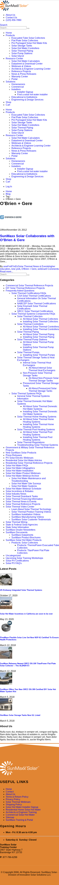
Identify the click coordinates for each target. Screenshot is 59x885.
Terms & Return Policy (17, 797)
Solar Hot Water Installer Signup (22, 807)
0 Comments (52, 269)
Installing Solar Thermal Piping (38, 337)
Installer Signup (25, 92)
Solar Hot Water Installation (19, 470)
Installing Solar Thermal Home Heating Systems (38, 425)
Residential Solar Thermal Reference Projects (29, 463)
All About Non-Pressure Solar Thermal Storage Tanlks (44, 379)
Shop (8, 102)
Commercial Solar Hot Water (20, 815)
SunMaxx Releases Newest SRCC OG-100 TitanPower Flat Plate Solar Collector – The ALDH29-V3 (28, 664)
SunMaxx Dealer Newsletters (20, 530)
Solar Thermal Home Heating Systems (36, 416)
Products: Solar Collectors (24, 542)
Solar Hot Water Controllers (25, 48)
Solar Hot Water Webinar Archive (22, 476)
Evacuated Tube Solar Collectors (28, 38)
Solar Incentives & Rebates (19, 491)
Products (10, 35)
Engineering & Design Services (27, 99)
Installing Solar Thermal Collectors (40, 321)
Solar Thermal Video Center (20, 506)
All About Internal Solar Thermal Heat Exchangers (42, 369)
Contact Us (11, 17)
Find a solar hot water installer (32, 94)
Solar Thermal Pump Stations (32, 339)
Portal (14, 79)
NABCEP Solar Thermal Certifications (36, 303)
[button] (3, 25)
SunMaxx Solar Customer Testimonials (31, 519)
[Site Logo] (14, 10)
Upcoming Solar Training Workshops (24, 558)
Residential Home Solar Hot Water (23, 809)
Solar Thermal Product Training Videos (31, 512)
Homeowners (18, 84)
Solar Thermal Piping (22, 51)
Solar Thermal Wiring (16, 522)
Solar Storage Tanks (21, 45)
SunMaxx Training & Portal (19, 820)
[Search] (28, 28)
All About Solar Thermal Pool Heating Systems (37, 433)
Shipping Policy (14, 804)
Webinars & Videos (21, 66)
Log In (9, 186)
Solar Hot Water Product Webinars (23, 473)
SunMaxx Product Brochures (26, 537)
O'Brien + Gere (29, 269)
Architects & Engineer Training (21, 812)
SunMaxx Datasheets (22, 535)
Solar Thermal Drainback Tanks (22, 496)
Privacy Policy (13, 799)
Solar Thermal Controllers (30, 324)
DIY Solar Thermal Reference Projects (25, 288)
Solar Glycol (17, 56)
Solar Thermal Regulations (31, 442)
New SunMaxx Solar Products (21, 452)
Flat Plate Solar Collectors (24, 40)
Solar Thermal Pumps (28, 352)
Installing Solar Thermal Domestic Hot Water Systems (40, 412)
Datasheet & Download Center (27, 63)
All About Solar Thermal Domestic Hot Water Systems (40, 407)
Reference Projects (21, 71)
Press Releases (14, 455)
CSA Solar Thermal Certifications (34, 296)
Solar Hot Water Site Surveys (26, 483)
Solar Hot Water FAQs (17, 465)
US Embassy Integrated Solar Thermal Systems (21, 590)
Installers (16, 89)
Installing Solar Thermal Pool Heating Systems (37, 438)
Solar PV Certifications (17, 560)
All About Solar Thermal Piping (38, 334)
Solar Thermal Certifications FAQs (28, 293)
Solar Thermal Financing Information (24, 499)
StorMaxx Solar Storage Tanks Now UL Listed (20, 715)
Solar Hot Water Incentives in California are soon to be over (26, 614)
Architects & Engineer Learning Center (31, 69)
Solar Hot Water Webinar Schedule (23, 488)
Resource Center (14, 58)
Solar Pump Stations (21, 53)
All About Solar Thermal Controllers (41, 326)
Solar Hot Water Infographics (20, 468)
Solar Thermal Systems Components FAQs (33, 314)
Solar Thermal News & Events (33, 266)
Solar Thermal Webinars (18, 802)
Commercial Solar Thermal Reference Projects (29, 285)
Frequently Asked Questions (20, 290)
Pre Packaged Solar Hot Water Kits (29, 43)
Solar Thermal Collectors (30, 316)
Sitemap (10, 817)
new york (15, 269)
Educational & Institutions (24, 97)
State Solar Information (17, 527)
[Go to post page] (6, 584)
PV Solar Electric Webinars (19, 458)
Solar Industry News (16, 494)
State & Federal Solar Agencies (22, 524)
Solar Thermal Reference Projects (23, 504)
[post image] (29, 218)
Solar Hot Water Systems (24, 486)
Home (9, 33)
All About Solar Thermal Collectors (40, 319)
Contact (10, 791)
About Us (10, 15)
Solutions (10, 81)
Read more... (6, 271)
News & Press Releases (23, 74)
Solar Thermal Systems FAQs (26, 393)
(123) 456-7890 (13, 20)
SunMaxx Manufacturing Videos (27, 517)
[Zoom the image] (29, 768)
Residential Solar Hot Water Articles (24, 460)
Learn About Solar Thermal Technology (31, 509)
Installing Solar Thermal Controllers (41, 329)
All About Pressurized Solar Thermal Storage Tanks (43, 389)
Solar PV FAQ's (14, 563)
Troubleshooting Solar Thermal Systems (37, 445)
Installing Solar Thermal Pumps (39, 355)
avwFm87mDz (10, 266)
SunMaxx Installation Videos (25, 514)
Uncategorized (13, 555)
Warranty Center (19, 76)
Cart (8, 105)
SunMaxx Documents (16, 532)
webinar (42, 269)
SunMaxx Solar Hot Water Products (24, 540)
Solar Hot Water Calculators (25, 61)
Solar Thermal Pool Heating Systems (36, 429)
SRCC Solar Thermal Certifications (35, 311)
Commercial (17, 87)
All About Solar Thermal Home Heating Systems (38, 420)
